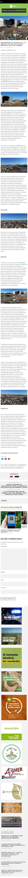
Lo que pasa (3, 50)
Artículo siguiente (14, 489)
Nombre (3, 572)
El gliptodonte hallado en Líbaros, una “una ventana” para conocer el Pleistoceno (14, 493)
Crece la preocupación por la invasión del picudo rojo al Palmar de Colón (12, 871)
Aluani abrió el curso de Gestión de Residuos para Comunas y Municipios (13, 863)
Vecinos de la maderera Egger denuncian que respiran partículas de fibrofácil (12, 837)
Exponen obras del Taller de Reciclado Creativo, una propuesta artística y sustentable (11, 854)
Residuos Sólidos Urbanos (7, 467)
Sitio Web (3, 587)
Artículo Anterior (14, 482)
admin (2, 47)
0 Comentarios (10, 50)
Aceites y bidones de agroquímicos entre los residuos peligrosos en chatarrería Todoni (14, 486)
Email (2, 579)
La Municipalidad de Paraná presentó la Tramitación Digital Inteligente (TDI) (13, 845)
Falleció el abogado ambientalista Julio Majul (8, 526)
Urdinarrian (19, 467)
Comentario (4, 546)
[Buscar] (26, 1)
